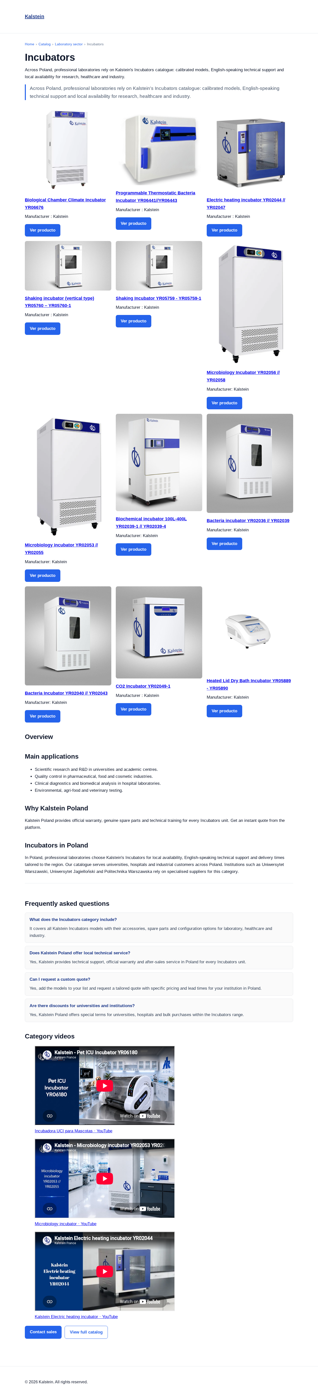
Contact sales (43, 1332)
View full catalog (86, 1332)
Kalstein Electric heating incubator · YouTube (76, 1316)
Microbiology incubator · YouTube (65, 1223)
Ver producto (42, 230)
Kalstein (34, 16)
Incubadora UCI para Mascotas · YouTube (73, 1131)
